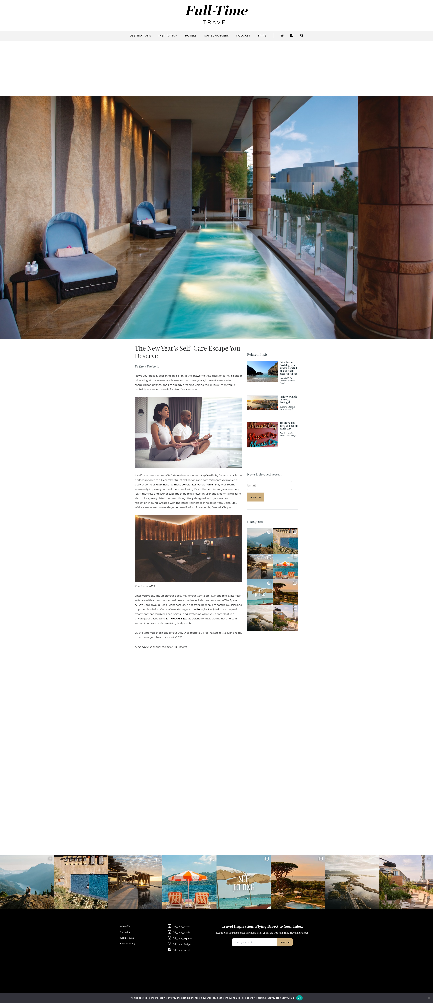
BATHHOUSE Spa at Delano (183, 618)
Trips (262, 35)
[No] (428, 998)
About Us (125, 926)
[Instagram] (269, 551)
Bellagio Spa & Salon (209, 609)
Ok (299, 997)
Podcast (243, 35)
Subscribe (255, 497)
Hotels (191, 35)
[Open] (260, 541)
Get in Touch (127, 937)
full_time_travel (259, 531)
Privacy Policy (127, 943)
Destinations (140, 35)
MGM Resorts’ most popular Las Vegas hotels (185, 484)
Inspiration (168, 35)
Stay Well (206, 475)
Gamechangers (216, 35)
